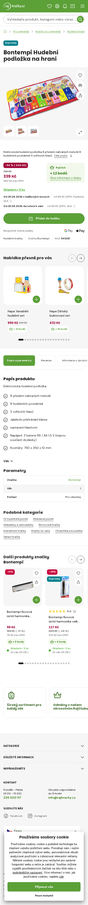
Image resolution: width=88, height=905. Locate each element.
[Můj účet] (57, 6)
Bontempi (43, 238)
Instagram (40, 816)
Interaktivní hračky (14, 531)
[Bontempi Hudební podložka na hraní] (8, 131)
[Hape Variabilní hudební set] (22, 285)
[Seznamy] (49, 6)
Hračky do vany (40, 531)
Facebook (16, 816)
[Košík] (72, 6)
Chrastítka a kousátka (68, 531)
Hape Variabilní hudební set (18, 313)
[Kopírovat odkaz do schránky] (80, 95)
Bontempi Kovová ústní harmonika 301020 (19, 614)
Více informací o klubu (65, 178)
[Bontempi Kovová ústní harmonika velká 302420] (64, 587)
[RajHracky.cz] (5, 32)
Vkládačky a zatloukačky (18, 525)
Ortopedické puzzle (15, 519)
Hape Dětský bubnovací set (60, 313)
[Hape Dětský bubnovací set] (64, 285)
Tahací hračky (11, 537)
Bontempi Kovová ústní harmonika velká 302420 (64, 619)
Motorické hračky (49, 525)
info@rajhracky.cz (62, 797)
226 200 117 (12, 797)
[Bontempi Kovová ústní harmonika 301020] (22, 587)
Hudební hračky (13, 238)
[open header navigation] (82, 6)
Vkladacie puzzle (43, 519)
